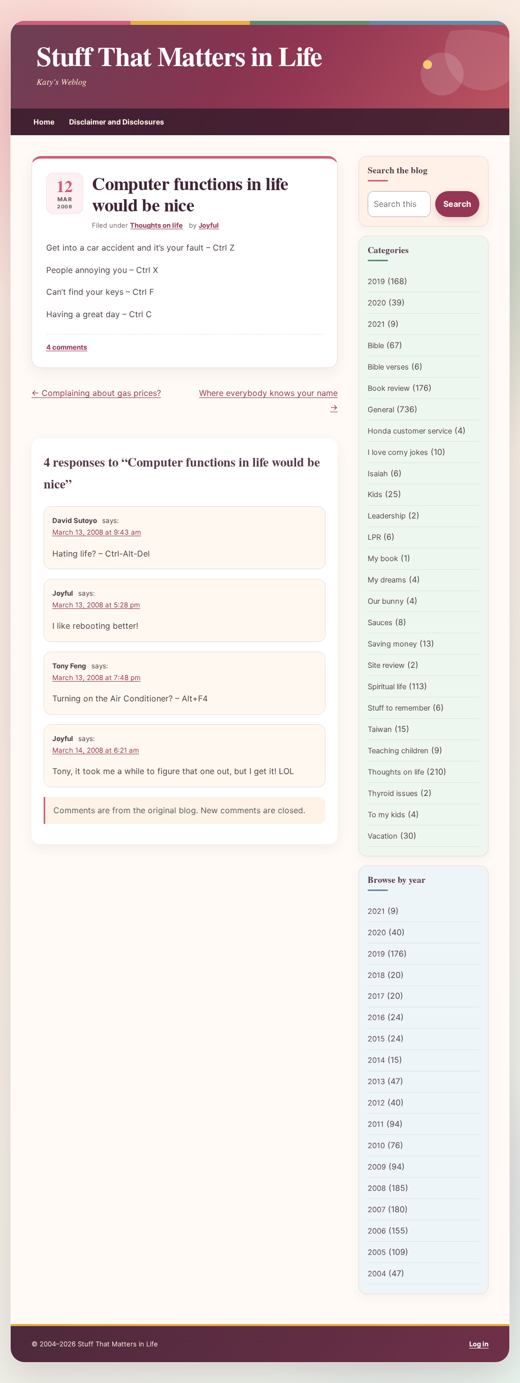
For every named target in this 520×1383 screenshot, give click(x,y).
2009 (377, 1167)
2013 (376, 1081)
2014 (376, 1060)
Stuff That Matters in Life (179, 55)
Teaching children (398, 750)
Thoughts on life (156, 225)
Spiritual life (387, 686)
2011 (376, 1124)
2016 (376, 1017)
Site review (386, 665)
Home (44, 121)
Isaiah (378, 473)
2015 (376, 1038)
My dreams (387, 580)
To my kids (386, 814)
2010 (376, 1145)
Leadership (387, 515)
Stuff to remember (399, 708)
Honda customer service (410, 431)
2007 (376, 1209)
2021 (376, 324)
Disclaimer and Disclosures (116, 121)
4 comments (66, 347)
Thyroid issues (393, 793)
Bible (376, 345)
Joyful (209, 225)
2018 (376, 975)
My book (383, 558)
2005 (377, 1252)
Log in (479, 1344)
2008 (377, 1188)
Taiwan (380, 729)
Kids (375, 494)
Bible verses (388, 367)
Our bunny (386, 601)
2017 (376, 996)
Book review (389, 388)
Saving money (392, 644)
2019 (376, 281)
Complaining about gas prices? (96, 393)
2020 (377, 303)
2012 (376, 1103)
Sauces (380, 622)
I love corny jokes (398, 452)
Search (457, 204)
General (381, 409)
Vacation (383, 836)
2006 (377, 1231)
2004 (377, 1273)
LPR (374, 537)
